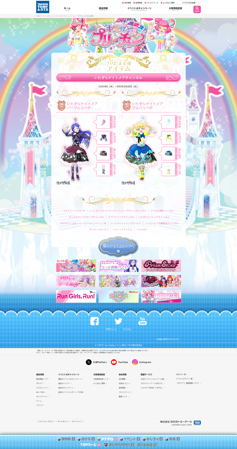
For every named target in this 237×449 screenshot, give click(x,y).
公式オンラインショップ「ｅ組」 (153, 379)
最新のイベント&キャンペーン (69, 379)
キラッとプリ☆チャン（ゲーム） (65, 16)
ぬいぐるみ (40, 392)
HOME (38, 16)
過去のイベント (64, 383)
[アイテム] (107, 439)
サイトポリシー (63, 421)
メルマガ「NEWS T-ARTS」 (152, 388)
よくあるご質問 (168, 3)
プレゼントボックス (98, 229)
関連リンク (123, 396)
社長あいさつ (124, 383)
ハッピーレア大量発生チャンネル (161, 223)
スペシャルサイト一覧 (184, 379)
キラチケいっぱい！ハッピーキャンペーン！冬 (83, 223)
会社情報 (127, 3)
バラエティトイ (42, 388)
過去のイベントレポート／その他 (70, 392)
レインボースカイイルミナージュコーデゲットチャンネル (117, 211)
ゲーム (38, 401)
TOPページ (111, 329)
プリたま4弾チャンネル (162, 211)
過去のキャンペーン (65, 388)
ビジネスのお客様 (188, 3)
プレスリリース (152, 3)
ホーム (67, 9)
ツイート (118, 321)
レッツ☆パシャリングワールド (125, 223)
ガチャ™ (39, 383)
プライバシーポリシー (46, 421)
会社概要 (122, 379)
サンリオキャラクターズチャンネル (86, 217)
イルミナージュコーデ (74, 211)
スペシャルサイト (47, 16)
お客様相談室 (175, 9)
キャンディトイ (42, 396)
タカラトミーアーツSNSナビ (152, 383)
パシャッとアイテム (122, 229)
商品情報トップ (42, 379)
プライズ (39, 405)
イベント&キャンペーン (139, 9)
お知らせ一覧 (181, 374)
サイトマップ (77, 421)
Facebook (94, 321)
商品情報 (103, 9)
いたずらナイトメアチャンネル (154, 217)
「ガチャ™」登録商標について (187, 383)
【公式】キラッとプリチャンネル (142, 321)
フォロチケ (141, 229)
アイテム (127, 329)
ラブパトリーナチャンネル (121, 217)
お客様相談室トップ (100, 379)
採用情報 (139, 3)
